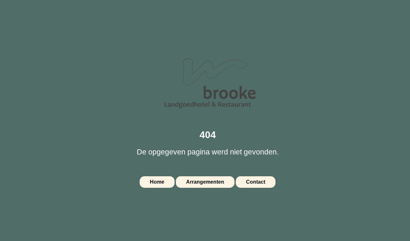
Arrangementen (205, 182)
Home (157, 182)
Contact (255, 182)
